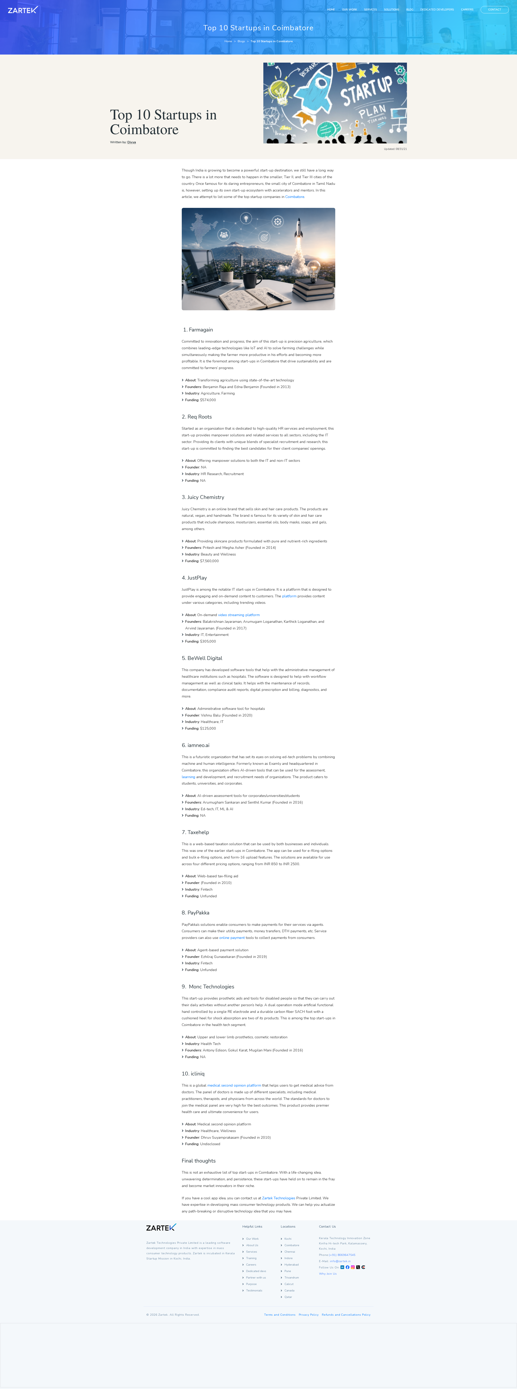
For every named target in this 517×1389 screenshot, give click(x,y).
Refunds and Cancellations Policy (346, 1315)
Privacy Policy (309, 1315)
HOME (331, 10)
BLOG (409, 10)
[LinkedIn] (342, 1267)
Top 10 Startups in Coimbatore (272, 41)
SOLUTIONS (391, 10)
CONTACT (494, 10)
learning (188, 776)
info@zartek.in (340, 1261)
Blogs (241, 41)
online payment (232, 937)
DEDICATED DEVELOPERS (437, 10)
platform (289, 596)
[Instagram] (353, 1267)
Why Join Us (328, 1274)
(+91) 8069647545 (342, 1255)
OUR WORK (349, 10)
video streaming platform (239, 614)
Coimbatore (294, 196)
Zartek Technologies (278, 1198)
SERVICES (370, 10)
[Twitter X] (358, 1267)
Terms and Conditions (280, 1315)
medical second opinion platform (234, 1085)
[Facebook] (347, 1267)
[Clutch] (363, 1267)
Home (228, 41)
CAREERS (467, 10)
